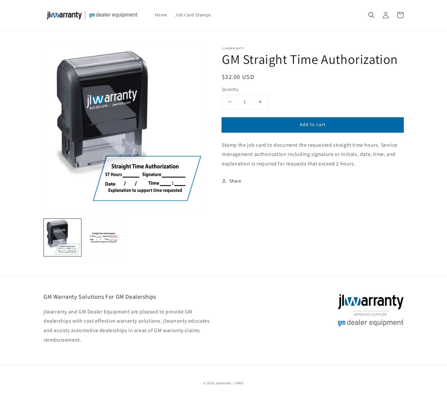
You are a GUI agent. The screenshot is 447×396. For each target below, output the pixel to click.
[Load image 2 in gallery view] (104, 237)
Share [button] (235, 181)
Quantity (230, 89)
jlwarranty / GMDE (230, 383)
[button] (371, 15)
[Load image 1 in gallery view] (62, 237)
